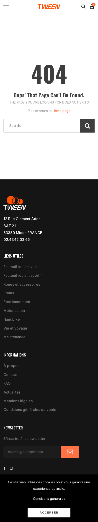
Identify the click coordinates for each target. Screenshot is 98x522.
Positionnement (16, 301)
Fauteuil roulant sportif (22, 275)
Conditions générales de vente (29, 409)
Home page (61, 111)
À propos (11, 365)
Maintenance (14, 337)
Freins (8, 293)
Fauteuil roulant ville (20, 266)
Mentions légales (18, 401)
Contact (10, 374)
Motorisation (14, 310)
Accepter (49, 512)
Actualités (12, 392)
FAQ (7, 383)
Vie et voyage (15, 328)
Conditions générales (49, 499)
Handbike (11, 319)
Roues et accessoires (21, 284)
